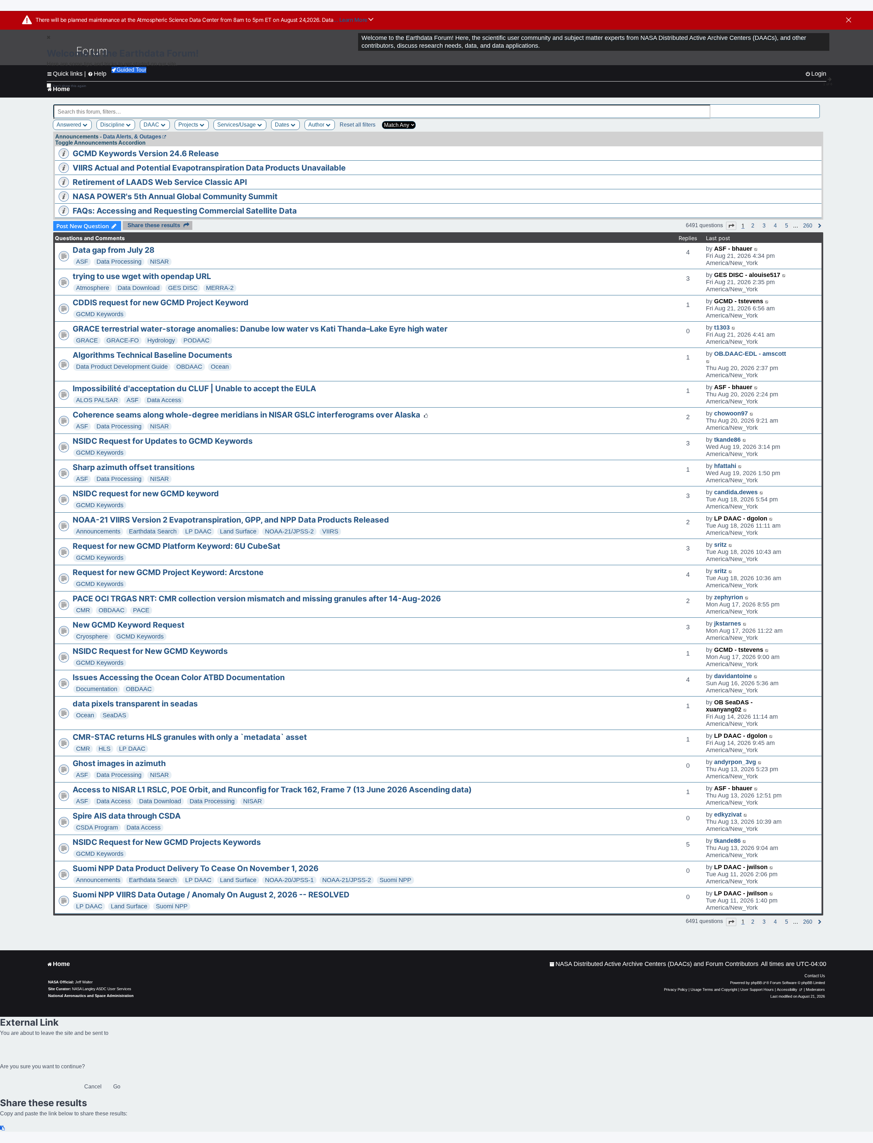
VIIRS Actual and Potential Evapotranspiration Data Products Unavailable (209, 168)
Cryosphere (92, 636)
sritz (720, 544)
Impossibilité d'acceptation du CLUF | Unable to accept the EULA (194, 388)
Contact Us (814, 975)
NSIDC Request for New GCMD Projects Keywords (167, 842)
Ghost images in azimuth (119, 763)
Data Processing (119, 261)
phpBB (756, 983)
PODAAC (196, 340)
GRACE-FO (122, 340)
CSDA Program (97, 827)
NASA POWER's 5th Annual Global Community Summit (175, 196)
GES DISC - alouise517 (747, 275)
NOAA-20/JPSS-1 (289, 880)
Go (116, 1086)
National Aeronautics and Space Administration (91, 996)
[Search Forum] (815, 108)
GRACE (87, 340)
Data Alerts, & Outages (132, 137)
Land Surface (238, 531)
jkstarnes (727, 623)
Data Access (164, 400)
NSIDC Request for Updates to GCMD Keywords (163, 441)
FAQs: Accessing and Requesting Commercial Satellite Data (185, 211)
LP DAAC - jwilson (741, 867)
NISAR (159, 261)
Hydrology (161, 340)
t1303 (722, 327)
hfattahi (725, 466)
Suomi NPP (395, 880)
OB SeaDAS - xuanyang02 (729, 706)
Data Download (139, 287)
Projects (188, 125)
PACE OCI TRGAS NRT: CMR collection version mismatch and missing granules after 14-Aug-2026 (257, 598)
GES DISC (182, 287)
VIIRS (330, 531)
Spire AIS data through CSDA (127, 816)
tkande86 (727, 439)
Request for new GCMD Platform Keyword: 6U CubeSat (176, 546)
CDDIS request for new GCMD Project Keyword (161, 302)
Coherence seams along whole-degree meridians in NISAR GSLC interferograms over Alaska (246, 415)
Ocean (220, 366)
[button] (731, 226)
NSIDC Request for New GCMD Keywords (150, 651)
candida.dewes (736, 492)
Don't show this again (69, 86)
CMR (83, 610)
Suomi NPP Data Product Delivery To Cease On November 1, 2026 (196, 868)
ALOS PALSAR (97, 400)
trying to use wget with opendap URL (142, 276)
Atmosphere (92, 287)
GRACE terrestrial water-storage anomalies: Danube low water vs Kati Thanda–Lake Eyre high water (260, 329)
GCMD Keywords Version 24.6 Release (146, 153)
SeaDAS (114, 715)
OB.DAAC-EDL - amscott (750, 353)
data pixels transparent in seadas (135, 703)
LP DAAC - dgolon (740, 518)
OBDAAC (189, 366)
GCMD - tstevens (738, 301)
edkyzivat (728, 814)
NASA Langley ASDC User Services (101, 989)
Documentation (96, 689)
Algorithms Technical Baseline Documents (152, 355)
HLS (104, 748)
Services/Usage (237, 125)
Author (317, 125)
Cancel (93, 1086)
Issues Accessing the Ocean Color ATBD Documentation (179, 677)
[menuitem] (653, 964)
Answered (70, 125)
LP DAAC (198, 531)
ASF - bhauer (733, 248)
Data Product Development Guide (122, 366)
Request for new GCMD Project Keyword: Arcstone (168, 572)
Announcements (98, 531)
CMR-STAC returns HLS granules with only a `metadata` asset (190, 737)
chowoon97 (731, 413)
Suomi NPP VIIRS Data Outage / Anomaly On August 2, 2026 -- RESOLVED (211, 894)
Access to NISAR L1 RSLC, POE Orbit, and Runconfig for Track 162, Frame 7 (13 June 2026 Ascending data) (272, 789)
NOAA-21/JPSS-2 (289, 531)
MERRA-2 (220, 287)
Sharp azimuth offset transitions (134, 467)
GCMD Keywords (99, 314)
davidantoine (733, 676)
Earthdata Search (153, 531)
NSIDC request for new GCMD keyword (146, 493)
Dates (283, 125)
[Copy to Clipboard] (2, 1128)
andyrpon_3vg (735, 762)
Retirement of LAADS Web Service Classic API (160, 182)
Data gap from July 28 (113, 250)
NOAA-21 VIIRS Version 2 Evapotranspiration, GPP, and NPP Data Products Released (231, 520)
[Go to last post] (756, 248)
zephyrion (728, 597)
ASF (82, 261)
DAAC (152, 125)
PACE (141, 610)
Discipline (113, 125)
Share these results (154, 225)
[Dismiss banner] (848, 20)
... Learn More (351, 19)
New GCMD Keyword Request (128, 625)
